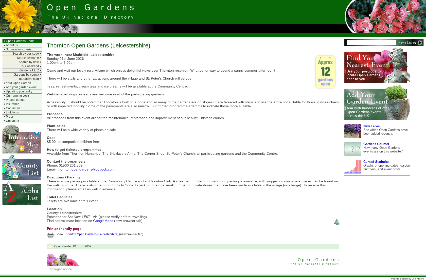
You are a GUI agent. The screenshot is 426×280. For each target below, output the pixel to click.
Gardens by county (26, 74)
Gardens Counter (376, 144)
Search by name (28, 58)
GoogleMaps (103, 221)
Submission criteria (19, 49)
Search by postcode (25, 53)
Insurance (12, 104)
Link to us (12, 112)
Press (10, 116)
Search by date (29, 62)
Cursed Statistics (376, 162)
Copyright (12, 121)
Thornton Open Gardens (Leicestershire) (91, 234)
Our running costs (18, 95)
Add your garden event (21, 87)
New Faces (371, 126)
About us (12, 45)
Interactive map (28, 79)
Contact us (13, 108)
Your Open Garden (18, 83)
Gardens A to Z (29, 70)
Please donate (15, 100)
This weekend (29, 66)
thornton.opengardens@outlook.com (86, 169)
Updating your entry (19, 91)
